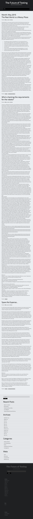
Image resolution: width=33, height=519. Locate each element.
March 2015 (6, 427)
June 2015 (5, 422)
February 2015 (6, 490)
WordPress (18, 469)
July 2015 (6, 483)
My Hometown (6, 406)
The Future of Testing (17, 3)
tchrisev (11, 102)
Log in (5, 454)
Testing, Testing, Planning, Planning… (10, 411)
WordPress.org (6, 459)
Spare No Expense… (10, 302)
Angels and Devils (7, 441)
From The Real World (7, 443)
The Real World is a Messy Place (15, 17)
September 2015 (7, 480)
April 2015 (5, 425)
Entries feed (6, 456)
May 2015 (5, 424)
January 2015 (6, 430)
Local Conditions (7, 513)
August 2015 (6, 419)
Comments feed (6, 457)
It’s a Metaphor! (6, 409)
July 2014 (5, 433)
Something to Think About (8, 446)
